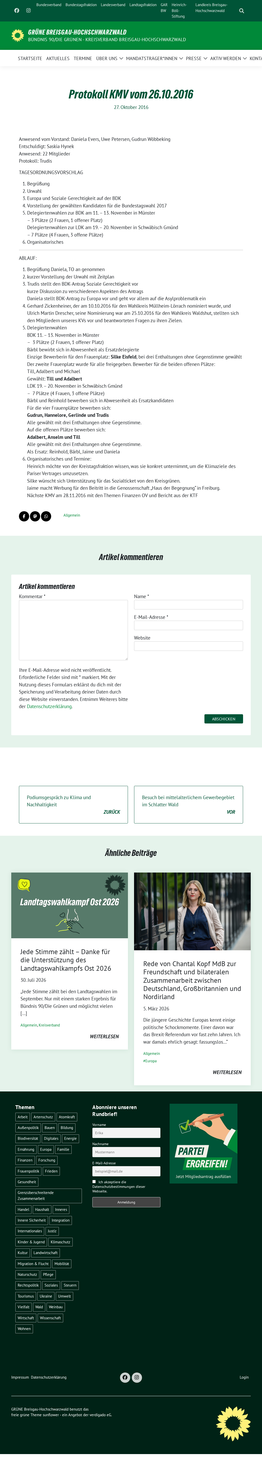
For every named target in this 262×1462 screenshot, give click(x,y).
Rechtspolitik (28, 1285)
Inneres (61, 1209)
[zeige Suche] (242, 10)
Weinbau (56, 1306)
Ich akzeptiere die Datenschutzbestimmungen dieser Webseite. (118, 1186)
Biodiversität (28, 1138)
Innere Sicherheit (32, 1220)
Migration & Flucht (33, 1263)
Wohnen (24, 1328)
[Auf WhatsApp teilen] (46, 516)
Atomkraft (67, 1116)
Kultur (23, 1252)
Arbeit (23, 1116)
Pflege (48, 1274)
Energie (70, 1138)
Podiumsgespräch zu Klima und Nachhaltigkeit (73, 804)
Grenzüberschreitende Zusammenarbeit (36, 1195)
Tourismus (26, 1296)
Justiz (52, 1231)
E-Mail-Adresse (151, 617)
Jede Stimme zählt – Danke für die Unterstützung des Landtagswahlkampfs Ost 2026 (65, 960)
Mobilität (61, 1263)
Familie (63, 1149)
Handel (23, 1209)
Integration (61, 1220)
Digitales (51, 1138)
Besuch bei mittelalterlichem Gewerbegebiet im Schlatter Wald (188, 804)
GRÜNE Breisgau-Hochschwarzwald (77, 32)
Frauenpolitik (28, 1171)
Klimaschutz (60, 1242)
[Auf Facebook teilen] (24, 516)
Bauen (50, 1127)
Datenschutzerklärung (49, 706)
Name (141, 596)
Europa (151, 1060)
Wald (39, 1306)
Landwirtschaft (46, 1252)
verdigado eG (100, 1414)
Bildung (67, 1127)
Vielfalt (23, 1306)
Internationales (30, 1231)
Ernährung (26, 1149)
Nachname (100, 1144)
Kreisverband (49, 1025)
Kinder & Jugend (31, 1242)
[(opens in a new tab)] (192, 911)
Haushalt (42, 1209)
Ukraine (46, 1296)
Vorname (99, 1124)
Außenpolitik (28, 1127)
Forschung (46, 1160)
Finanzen (25, 1160)
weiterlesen (104, 1036)
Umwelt (64, 1296)
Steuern (70, 1285)
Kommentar (32, 596)
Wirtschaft (26, 1317)
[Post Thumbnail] (69, 905)
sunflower (51, 1414)
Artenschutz (43, 1116)
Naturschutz (27, 1274)
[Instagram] (28, 11)
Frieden (51, 1171)
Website (142, 638)
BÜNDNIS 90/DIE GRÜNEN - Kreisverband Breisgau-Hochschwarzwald (107, 39)
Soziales (51, 1285)
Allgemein (71, 515)
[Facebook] (17, 11)
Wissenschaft (50, 1317)
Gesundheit (27, 1181)
